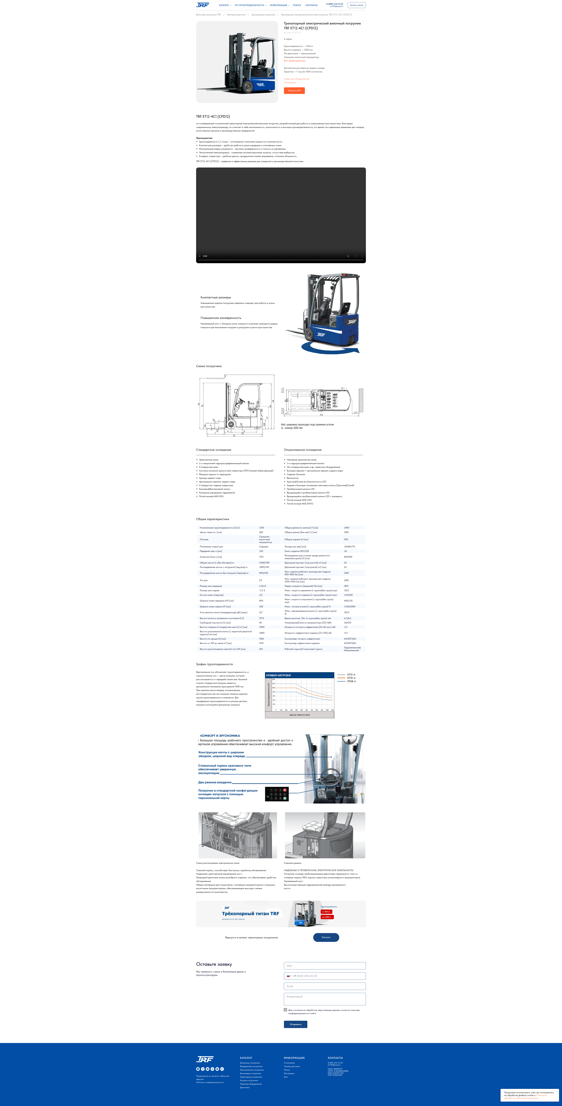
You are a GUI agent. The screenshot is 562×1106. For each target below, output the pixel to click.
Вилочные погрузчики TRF (208, 14)
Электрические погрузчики (252, 1070)
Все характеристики (295, 60)
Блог (286, 1077)
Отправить (295, 1024)
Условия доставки (292, 1066)
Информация (279, 5)
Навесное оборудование (297, 78)
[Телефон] (203, 1069)
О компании (289, 1063)
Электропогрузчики (236, 14)
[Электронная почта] (207, 1069)
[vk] (212, 1069)
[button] (356, 5)
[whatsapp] (198, 1069)
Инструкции (290, 82)
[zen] (217, 1069)
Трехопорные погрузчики (263, 14)
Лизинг (287, 1070)
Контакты (312, 5)
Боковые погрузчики (249, 1080)
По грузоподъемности (250, 5)
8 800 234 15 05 (335, 1063)
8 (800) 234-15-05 (335, 4)
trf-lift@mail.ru (334, 1065)
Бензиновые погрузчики (250, 1073)
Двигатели (245, 1087)
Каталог (224, 5)
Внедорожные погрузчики (251, 1066)
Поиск (297, 5)
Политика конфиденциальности (210, 1082)
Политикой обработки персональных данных (525, 1096)
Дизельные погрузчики (250, 1063)
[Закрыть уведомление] (556, 1091)
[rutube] (222, 1069)
